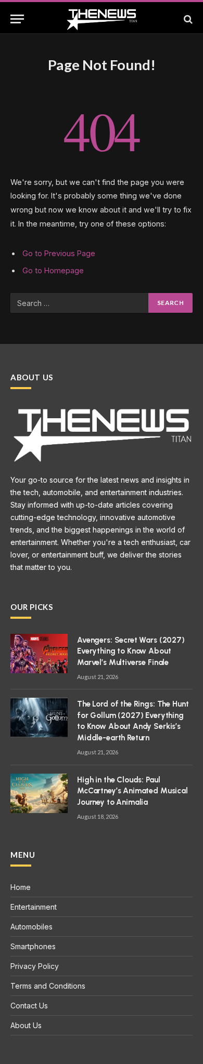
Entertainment (33, 906)
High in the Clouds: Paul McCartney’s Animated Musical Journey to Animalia (132, 791)
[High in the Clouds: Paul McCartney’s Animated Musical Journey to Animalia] (39, 793)
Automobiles (31, 926)
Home (20, 887)
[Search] (187, 19)
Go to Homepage (53, 270)
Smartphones (33, 946)
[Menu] (17, 19)
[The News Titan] (102, 19)
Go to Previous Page (58, 253)
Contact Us (29, 1005)
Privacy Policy (34, 966)
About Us (26, 1025)
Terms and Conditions (47, 985)
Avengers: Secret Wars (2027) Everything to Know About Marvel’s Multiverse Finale (131, 651)
